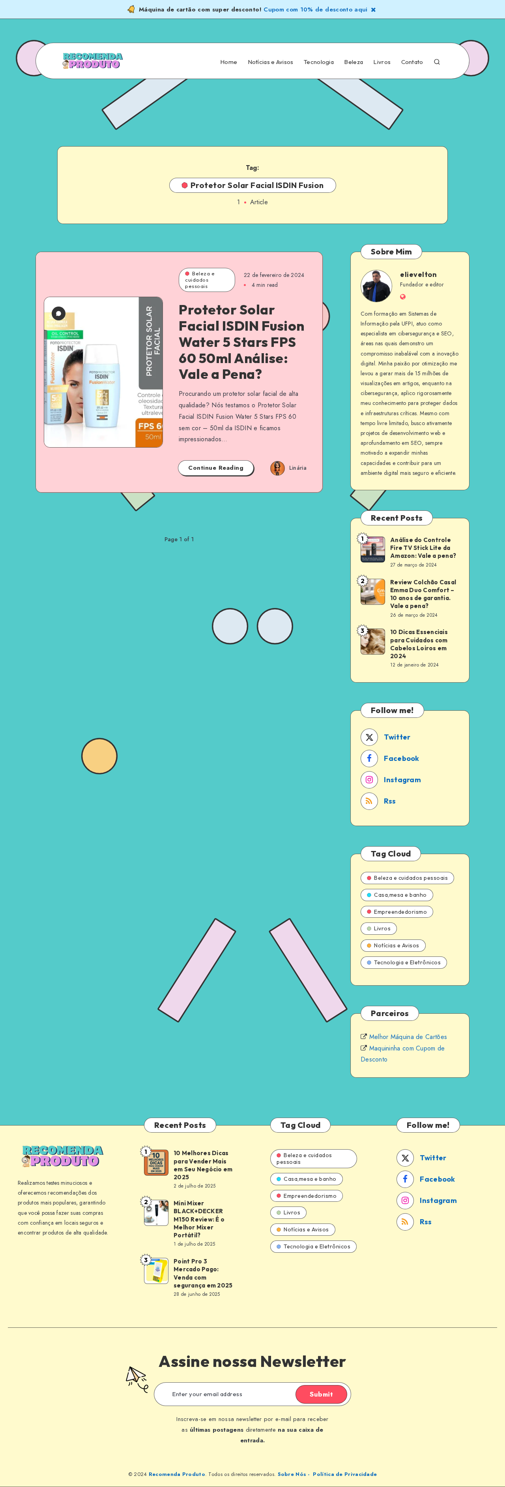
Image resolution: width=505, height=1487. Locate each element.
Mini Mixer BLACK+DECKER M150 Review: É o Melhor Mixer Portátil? (199, 1219)
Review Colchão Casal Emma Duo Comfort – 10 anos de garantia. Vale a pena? (423, 594)
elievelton (418, 274)
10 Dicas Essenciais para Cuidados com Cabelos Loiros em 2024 (419, 644)
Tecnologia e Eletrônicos (407, 962)
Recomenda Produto (177, 1474)
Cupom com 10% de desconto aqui (316, 9)
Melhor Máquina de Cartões (408, 1036)
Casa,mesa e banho (400, 894)
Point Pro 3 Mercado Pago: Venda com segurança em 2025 (203, 1273)
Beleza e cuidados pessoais (200, 279)
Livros (382, 62)
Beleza (353, 62)
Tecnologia (319, 62)
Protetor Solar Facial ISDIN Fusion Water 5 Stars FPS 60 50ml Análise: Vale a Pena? (242, 341)
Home (228, 62)
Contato (412, 62)
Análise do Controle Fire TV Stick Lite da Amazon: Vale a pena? (423, 548)
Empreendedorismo (400, 911)
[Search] (437, 61)
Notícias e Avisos (271, 62)
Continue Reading (215, 467)
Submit (321, 1394)
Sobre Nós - (294, 1474)
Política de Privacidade (345, 1474)
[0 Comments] (58, 313)
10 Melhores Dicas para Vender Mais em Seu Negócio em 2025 (203, 1165)
